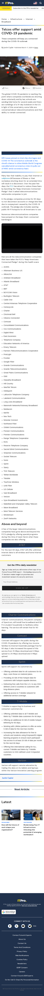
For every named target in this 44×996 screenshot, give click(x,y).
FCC (11, 186)
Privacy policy (22, 951)
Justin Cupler (9, 47)
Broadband (6, 22)
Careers (22, 972)
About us (22, 939)
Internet (29, 19)
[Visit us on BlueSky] (29, 926)
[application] (22, 237)
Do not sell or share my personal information (22, 980)
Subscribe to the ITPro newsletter (26, 8)
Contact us (22, 943)
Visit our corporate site (29, 905)
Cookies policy (22, 959)
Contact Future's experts (22, 935)
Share (6, 88)
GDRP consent (22, 968)
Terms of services (27, 595)
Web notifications (22, 955)
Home (4, 19)
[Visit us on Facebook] (10, 926)
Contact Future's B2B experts (22, 976)
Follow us (27, 88)
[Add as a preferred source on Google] (9, 912)
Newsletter (38, 88)
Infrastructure (16, 19)
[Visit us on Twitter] (16, 926)
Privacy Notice (30, 597)
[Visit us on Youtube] (23, 926)
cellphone (6, 178)
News (36, 48)
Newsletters (22, 963)
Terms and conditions (22, 947)
